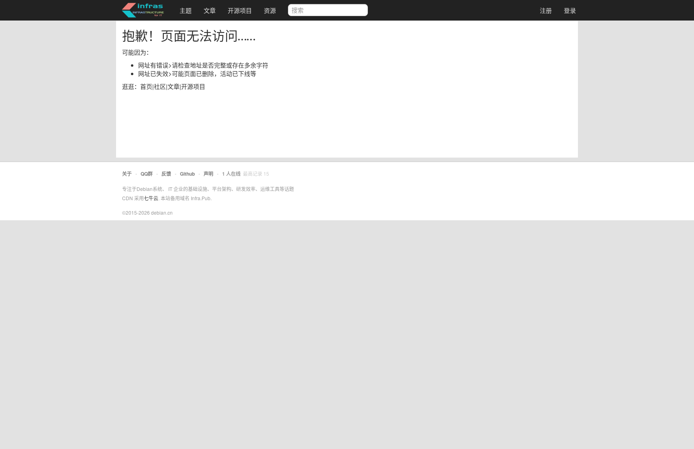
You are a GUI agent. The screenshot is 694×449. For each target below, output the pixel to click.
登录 (570, 10)
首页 (146, 86)
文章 (210, 10)
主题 (186, 10)
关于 (127, 173)
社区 (160, 86)
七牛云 (151, 198)
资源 (270, 10)
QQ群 (147, 173)
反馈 (166, 173)
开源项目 (240, 10)
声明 (208, 173)
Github (187, 173)
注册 (546, 10)
